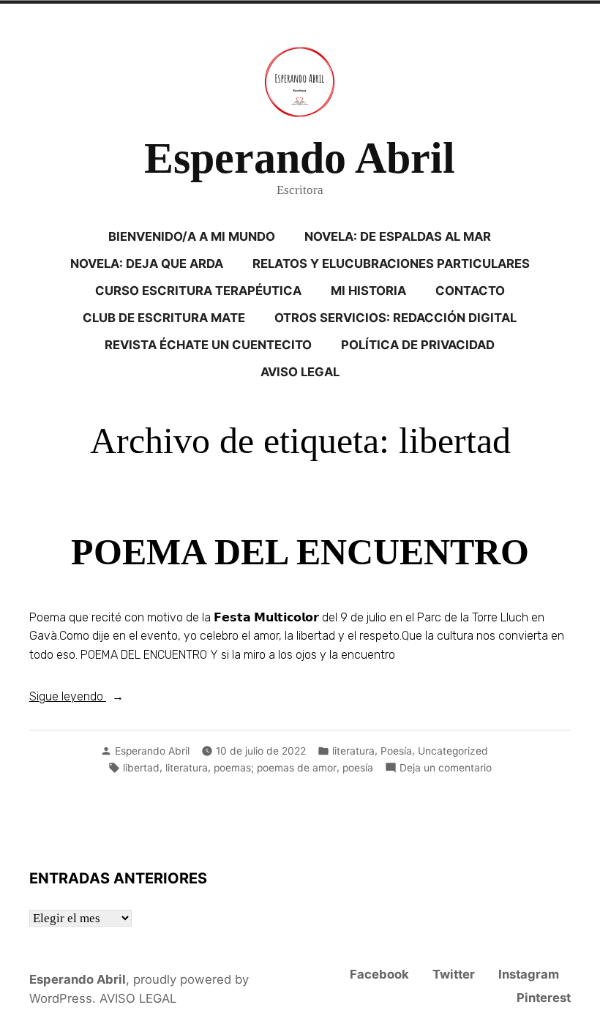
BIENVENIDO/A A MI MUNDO (191, 236)
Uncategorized (453, 751)
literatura (353, 751)
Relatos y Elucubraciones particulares (391, 263)
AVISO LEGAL (300, 371)
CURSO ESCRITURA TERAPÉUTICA (198, 290)
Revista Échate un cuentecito (208, 344)
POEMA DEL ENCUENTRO (300, 552)
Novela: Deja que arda (146, 263)
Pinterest (544, 997)
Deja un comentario (446, 768)
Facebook (379, 974)
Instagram (528, 974)
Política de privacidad (418, 344)
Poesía (396, 751)
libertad (141, 768)
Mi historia (368, 290)
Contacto (470, 290)
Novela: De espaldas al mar (397, 236)
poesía (357, 768)
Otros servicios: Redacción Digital (395, 317)
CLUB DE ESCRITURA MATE (164, 317)
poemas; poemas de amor (275, 768)
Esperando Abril (299, 158)
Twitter (453, 974)
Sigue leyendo (102, 697)
